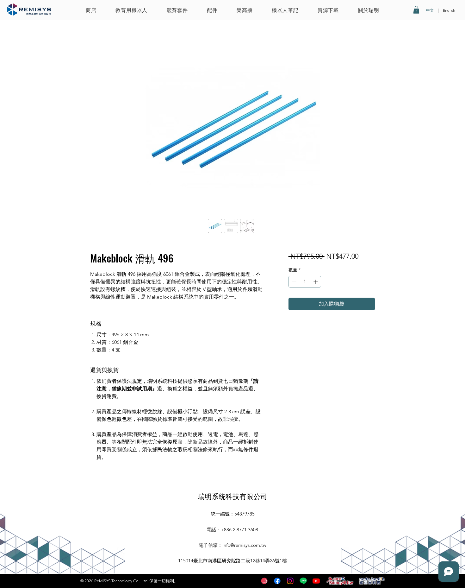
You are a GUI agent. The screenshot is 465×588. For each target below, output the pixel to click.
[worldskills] (264, 581)
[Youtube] (316, 581)
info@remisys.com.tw (244, 545)
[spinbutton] (304, 281)
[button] (131, 10)
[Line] (303, 581)
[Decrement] (293, 281)
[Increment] (316, 281)
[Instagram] (290, 581)
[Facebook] (277, 581)
